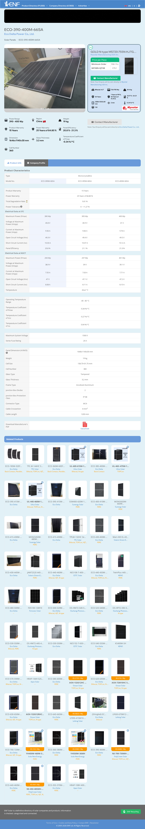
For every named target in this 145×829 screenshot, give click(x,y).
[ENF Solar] (12, 4)
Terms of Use (51, 823)
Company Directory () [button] (61, 6)
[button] (127, 5)
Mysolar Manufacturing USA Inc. (105, 54)
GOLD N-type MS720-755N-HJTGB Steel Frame (114, 51)
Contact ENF (83, 823)
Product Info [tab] (15, 163)
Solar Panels (10, 40)
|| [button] (134, 5)
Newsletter (94, 823)
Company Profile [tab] (37, 163)
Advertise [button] (82, 6)
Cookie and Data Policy (68, 823)
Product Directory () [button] (33, 6)
